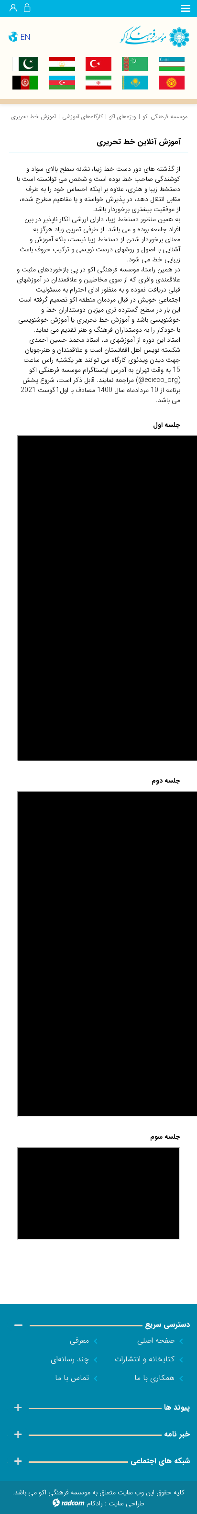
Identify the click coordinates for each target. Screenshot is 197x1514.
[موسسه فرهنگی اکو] (148, 36)
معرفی (79, 1340)
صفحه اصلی (156, 1340)
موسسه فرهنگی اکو (164, 116)
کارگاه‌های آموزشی (82, 116)
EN (25, 38)
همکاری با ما (154, 1378)
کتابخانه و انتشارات (145, 1359)
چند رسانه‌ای (70, 1359)
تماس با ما (72, 1378)
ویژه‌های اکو (122, 116)
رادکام (95, 1503)
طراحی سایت (126, 1503)
